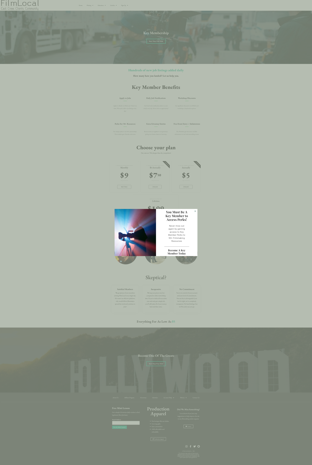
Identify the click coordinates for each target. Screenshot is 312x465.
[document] (156, 232)
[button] (195, 211)
